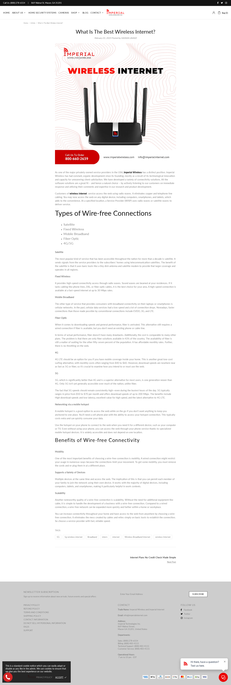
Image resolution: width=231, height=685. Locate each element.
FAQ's (26, 626)
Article (32, 23)
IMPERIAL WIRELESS (115, 12)
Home (26, 23)
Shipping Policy (32, 616)
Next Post (171, 562)
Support (28, 630)
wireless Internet (162, 537)
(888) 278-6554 (17, 3)
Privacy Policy (32, 605)
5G (58, 537)
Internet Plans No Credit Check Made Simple (153, 557)
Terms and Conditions (36, 612)
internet (116, 537)
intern (104, 537)
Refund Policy (32, 608)
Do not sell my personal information (45, 623)
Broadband (92, 537)
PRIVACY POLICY (44, 677)
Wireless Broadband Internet (137, 537)
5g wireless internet (73, 537)
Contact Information (36, 619)
